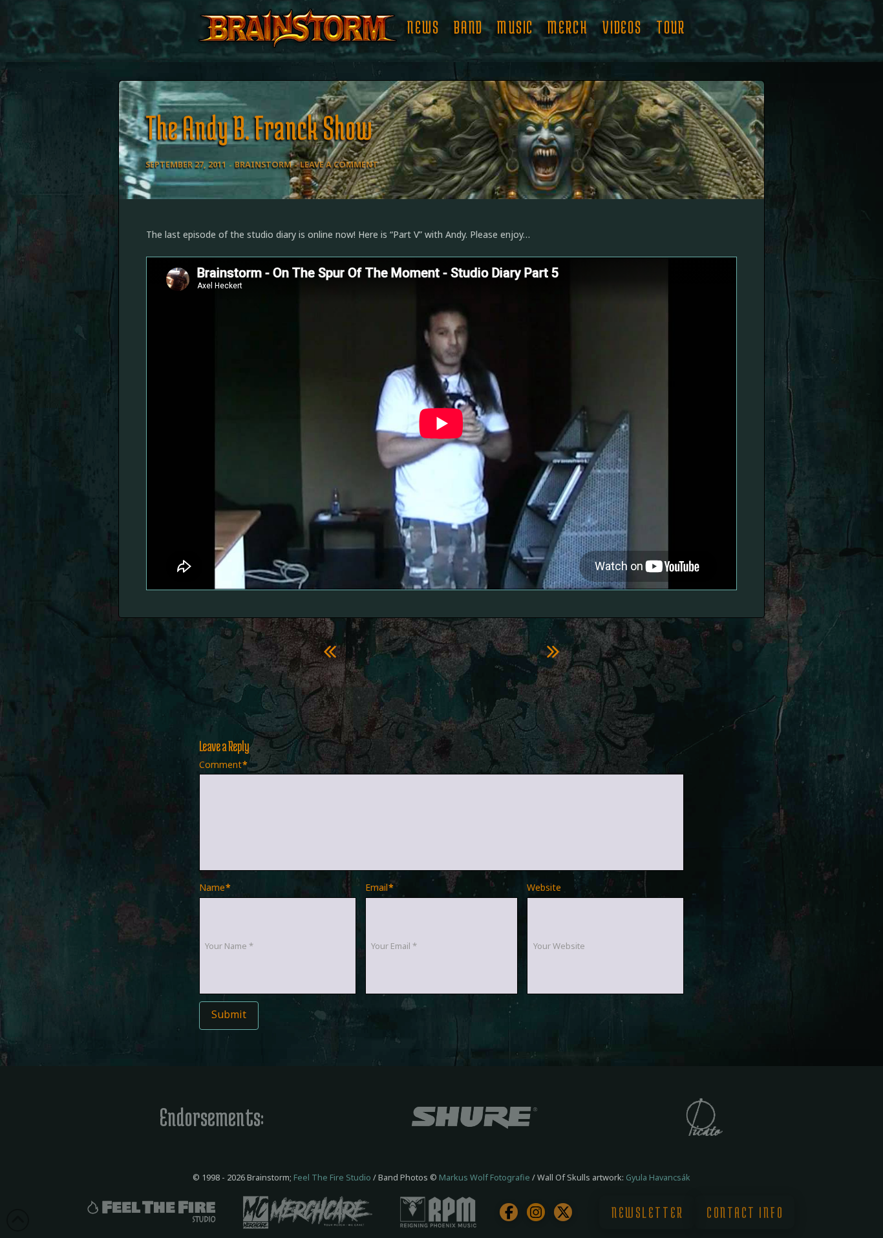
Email (379, 887)
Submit (228, 1014)
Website (544, 887)
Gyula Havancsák (658, 1177)
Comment (223, 764)
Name (215, 887)
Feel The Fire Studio (332, 1177)
